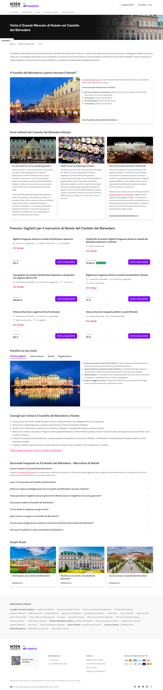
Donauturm (32, 624)
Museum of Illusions (18, 613)
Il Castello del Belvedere (91, 79)
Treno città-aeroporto (60, 628)
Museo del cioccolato (18, 617)
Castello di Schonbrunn (123, 609)
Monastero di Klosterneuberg (127, 617)
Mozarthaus (112, 613)
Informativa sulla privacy (96, 663)
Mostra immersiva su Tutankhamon (97, 609)
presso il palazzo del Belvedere (121, 194)
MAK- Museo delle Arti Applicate (100, 617)
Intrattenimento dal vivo (91, 624)
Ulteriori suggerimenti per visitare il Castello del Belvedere (36, 450)
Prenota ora (17, 583)
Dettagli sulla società (94, 660)
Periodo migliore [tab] (18, 356)
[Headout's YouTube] (143, 687)
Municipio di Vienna (76, 617)
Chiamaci (54, 660)
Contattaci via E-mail (58, 663)
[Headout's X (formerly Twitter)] (151, 687)
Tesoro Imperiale (127, 613)
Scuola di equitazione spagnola (52, 624)
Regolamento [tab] (64, 356)
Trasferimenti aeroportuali (37, 628)
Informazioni (27, 12)
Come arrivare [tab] (37, 356)
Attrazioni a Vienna (51, 12)
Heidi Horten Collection (37, 621)
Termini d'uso (91, 667)
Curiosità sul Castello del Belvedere (123, 216)
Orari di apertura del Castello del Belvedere (99, 120)
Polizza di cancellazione (95, 671)
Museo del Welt (143, 613)
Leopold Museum (52, 613)
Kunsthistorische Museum (94, 613)
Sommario (6, 40)
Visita (38, 12)
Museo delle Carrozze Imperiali (42, 617)
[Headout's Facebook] (147, 687)
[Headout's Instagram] (139, 687)
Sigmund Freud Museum (71, 613)
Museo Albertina (35, 613)
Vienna (12, 44)
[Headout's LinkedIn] (135, 687)
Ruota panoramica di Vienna (68, 609)
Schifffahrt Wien (127, 624)
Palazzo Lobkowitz (17, 621)
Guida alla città (68, 12)
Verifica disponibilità (66, 262)
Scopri (15, 12)
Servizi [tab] (51, 356)
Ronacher (61, 617)
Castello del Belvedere (26, 44)
